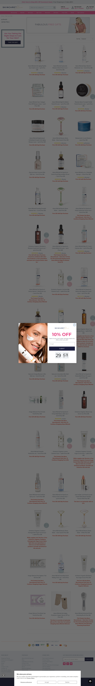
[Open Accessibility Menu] (3, 675)
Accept (47, 682)
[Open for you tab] (90, 681)
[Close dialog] (74, 325)
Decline (67, 682)
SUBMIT (62, 348)
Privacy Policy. (31, 678)
